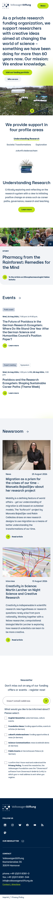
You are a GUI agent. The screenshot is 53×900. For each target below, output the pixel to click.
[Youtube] (34, 824)
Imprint (6, 897)
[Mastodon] (5, 832)
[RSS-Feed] (42, 824)
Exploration (41, 145)
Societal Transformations (19, 145)
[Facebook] (27, 824)
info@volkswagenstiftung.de (18, 880)
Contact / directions (11, 884)
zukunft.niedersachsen (26, 151)
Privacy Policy (14, 765)
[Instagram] (12, 824)
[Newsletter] (22, 841)
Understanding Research (26, 139)
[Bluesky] (19, 824)
